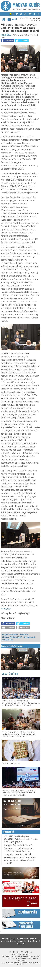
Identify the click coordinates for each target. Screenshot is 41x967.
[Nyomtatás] (23, 628)
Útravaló (28, 845)
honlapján (5, 608)
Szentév (34, 839)
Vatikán (16, 860)
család (27, 854)
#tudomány (7, 640)
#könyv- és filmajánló (12, 637)
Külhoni (33, 939)
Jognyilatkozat (25, 962)
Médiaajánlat (15, 962)
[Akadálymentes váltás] (10, 14)
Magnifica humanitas (24, 848)
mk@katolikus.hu (25, 958)
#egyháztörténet (10, 634)
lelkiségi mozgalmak (12, 851)
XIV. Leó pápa (13, 842)
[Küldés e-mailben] (8, 628)
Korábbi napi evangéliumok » (28, 826)
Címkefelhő (8, 831)
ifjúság (23, 860)
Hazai (12, 939)
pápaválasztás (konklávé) (14, 857)
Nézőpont (34, 941)
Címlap (5, 939)
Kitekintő (5, 941)
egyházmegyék (12, 838)
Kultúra (6, 35)
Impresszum (6, 962)
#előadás (24, 634)
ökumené (9, 848)
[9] (20, 71)
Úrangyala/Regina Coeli (14, 845)
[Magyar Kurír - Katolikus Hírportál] (20, 10)
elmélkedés (25, 839)
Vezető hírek (10, 673)
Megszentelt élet (20, 941)
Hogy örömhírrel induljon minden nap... (16, 805)
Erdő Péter (8, 836)
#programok (29, 637)
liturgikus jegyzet (21, 836)
